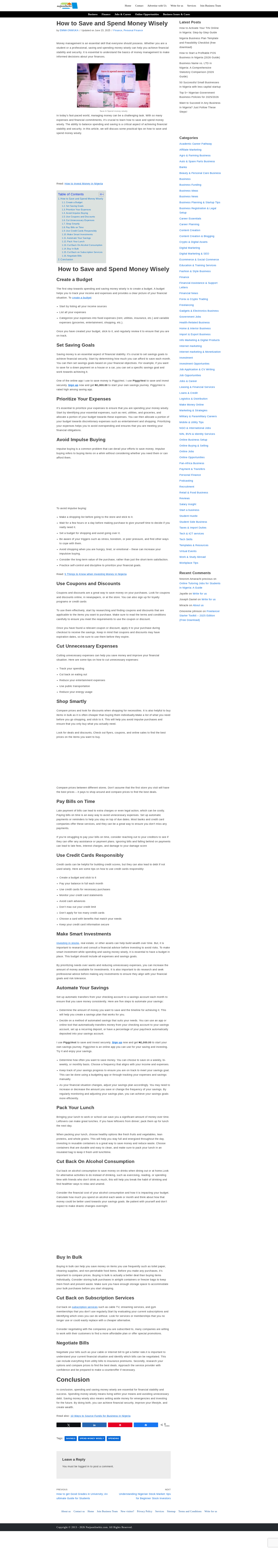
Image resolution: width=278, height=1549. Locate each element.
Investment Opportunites (194, 363)
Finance (106, 14)
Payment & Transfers (192, 469)
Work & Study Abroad (192, 557)
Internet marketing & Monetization (200, 351)
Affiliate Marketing (190, 149)
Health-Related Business (194, 322)
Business (93, 14)
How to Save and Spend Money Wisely (82, 198)
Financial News (188, 293)
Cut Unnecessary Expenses (80, 220)
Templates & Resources (194, 545)
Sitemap (171, 1511)
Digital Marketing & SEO (194, 253)
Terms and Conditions (190, 1511)
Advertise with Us (157, 5)
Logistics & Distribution (193, 398)
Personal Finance (133, 30)
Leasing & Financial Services (197, 387)
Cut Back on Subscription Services (85, 252)
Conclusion (67, 259)
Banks (183, 167)
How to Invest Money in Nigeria (84, 183)
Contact (139, 5)
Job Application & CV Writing (197, 369)
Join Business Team (210, 5)
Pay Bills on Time (75, 227)
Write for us (177, 5)
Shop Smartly (73, 224)
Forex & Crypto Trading (193, 299)
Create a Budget (74, 202)
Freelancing (186, 305)
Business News (188, 196)
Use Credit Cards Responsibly (81, 231)
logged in (83, 1466)
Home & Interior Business (195, 328)
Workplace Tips (188, 562)
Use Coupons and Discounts (80, 217)
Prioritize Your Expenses (78, 209)
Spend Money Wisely (92, 1438)
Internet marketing (190, 346)
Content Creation (189, 230)
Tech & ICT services (191, 533)
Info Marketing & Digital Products (199, 340)
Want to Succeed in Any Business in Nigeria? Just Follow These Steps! (200, 107)
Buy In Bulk (73, 249)
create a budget (81, 297)
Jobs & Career (123, 14)
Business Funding (190, 184)
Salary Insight (187, 504)
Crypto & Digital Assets (193, 242)
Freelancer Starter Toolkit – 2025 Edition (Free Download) (199, 615)
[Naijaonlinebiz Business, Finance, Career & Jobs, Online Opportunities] (67, 6)
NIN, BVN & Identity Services (197, 434)
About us (198, 605)
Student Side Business (193, 521)
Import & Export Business (195, 334)
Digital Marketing (189, 247)
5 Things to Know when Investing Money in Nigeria (96, 574)
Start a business (189, 510)
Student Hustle (188, 516)
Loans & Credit (188, 393)
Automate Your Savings (79, 238)
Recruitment (186, 486)
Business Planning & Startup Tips (199, 202)
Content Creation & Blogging (196, 236)
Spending (113, 1438)
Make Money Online (191, 404)
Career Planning (189, 224)
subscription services (85, 1307)
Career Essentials (190, 218)
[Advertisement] (113, 160)
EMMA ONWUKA (69, 30)
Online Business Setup (193, 439)
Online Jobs (186, 451)
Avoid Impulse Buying (77, 213)
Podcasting (186, 480)
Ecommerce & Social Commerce (199, 259)
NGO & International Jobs (195, 428)
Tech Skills (186, 539)
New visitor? (127, 1511)
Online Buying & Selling (193, 445)
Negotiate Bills (74, 256)
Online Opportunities (147, 14)
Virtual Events (187, 551)
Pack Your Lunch (76, 241)
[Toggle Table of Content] (100, 194)
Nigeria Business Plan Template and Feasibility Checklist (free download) (198, 43)
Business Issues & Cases (176, 14)
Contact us (79, 1511)
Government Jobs (190, 316)
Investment (186, 357)
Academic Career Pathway (195, 143)
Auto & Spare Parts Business (197, 161)
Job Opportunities (190, 375)
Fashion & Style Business (195, 271)
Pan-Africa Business (191, 463)
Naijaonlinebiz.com (97, 1527)
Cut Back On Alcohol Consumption (84, 245)
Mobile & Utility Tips (191, 422)
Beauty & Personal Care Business (200, 173)
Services (191, 5)
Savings (70, 1438)
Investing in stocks (67, 943)
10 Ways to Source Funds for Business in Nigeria (101, 1415)
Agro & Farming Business (195, 155)
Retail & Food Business (193, 492)
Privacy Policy (144, 1511)
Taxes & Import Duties (192, 527)
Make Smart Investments (80, 234)
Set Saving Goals (75, 206)
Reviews (184, 498)
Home (128, 5)
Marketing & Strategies (193, 410)
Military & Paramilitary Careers (198, 416)
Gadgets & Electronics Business (199, 310)
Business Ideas (188, 190)
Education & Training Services (197, 265)
